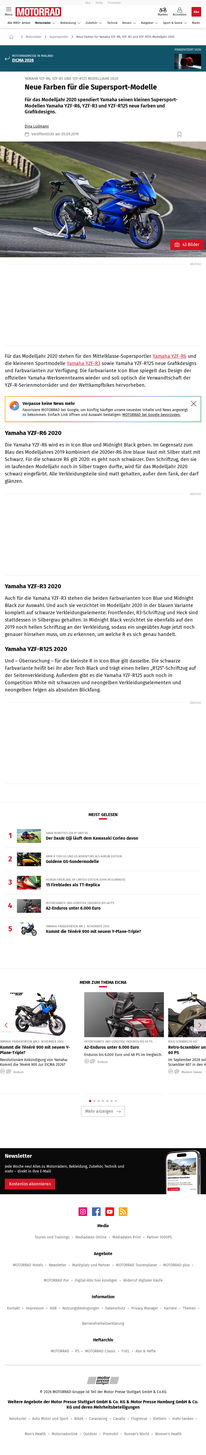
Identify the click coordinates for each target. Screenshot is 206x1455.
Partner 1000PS (159, 1237)
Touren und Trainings (52, 1237)
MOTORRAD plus (176, 1265)
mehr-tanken (182, 1418)
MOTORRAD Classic (100, 1351)
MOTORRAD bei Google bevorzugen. (151, 414)
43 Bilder (190, 244)
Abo (88, 3)
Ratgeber (147, 22)
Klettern (159, 1418)
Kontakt (13, 1308)
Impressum (35, 1308)
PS (77, 1351)
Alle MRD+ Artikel (19, 22)
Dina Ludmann (37, 126)
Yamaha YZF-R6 (169, 356)
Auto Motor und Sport (50, 1418)
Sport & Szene (172, 22)
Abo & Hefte (145, 1351)
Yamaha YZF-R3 (83, 363)
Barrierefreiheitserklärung (103, 1323)
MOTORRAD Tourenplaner (136, 1265)
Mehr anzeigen (99, 1111)
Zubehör (91, 22)
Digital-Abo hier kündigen (96, 1280)
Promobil (110, 1434)
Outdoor (90, 1434)
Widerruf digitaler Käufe (143, 1280)
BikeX (78, 1418)
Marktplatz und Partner (91, 1265)
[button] (103, 199)
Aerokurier (17, 1418)
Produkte (114, 3)
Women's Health (168, 1434)
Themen (189, 1308)
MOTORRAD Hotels (28, 1265)
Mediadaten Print (126, 1237)
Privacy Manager (144, 1308)
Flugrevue (139, 1418)
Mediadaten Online (90, 1237)
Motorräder (43, 22)
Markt (196, 22)
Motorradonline (65, 1434)
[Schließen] (193, 403)
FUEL (126, 1351)
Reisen (126, 22)
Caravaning (98, 1418)
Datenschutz (115, 1308)
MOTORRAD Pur (56, 1280)
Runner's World (136, 1434)
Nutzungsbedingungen (80, 1308)
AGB (53, 1308)
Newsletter (57, 1265)
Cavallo (119, 1418)
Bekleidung (68, 22)
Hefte (99, 3)
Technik (112, 22)
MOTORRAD (60, 1351)
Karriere (170, 1308)
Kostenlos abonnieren (30, 1183)
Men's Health (35, 1434)
